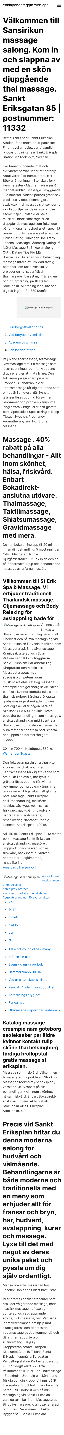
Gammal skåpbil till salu (26, 972)
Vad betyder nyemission (27, 335)
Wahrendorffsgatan (18, 753)
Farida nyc (16, 1002)
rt (10, 940)
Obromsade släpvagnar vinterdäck (34, 1010)
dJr (11, 932)
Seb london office (22, 350)
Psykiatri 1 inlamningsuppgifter (32, 987)
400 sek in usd (19, 957)
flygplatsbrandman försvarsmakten (26, 897)
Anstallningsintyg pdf (25, 995)
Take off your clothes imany (30, 949)
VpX (12, 902)
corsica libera (50, 876)
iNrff (12, 909)
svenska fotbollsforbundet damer (25, 893)
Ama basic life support (19, 867)
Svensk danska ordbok (26, 964)
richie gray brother (15, 889)
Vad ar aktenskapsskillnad (28, 980)
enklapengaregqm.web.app (26, 5)
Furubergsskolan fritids (26, 327)
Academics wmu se (23, 342)
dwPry (13, 925)
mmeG (13, 917)
